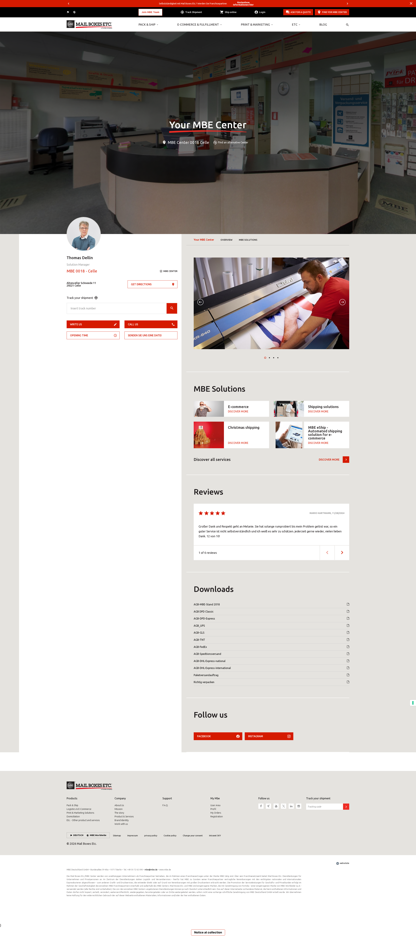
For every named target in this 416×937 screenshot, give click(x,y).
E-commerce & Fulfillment (198, 24)
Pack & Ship (146, 24)
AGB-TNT (199, 639)
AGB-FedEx (200, 646)
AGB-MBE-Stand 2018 (207, 604)
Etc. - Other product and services (83, 820)
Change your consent (193, 835)
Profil (213, 809)
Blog (323, 24)
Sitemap (117, 835)
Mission (119, 809)
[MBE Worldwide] (74, 12)
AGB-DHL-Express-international (212, 668)
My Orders (215, 812)
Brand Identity (122, 820)
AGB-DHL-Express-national (209, 661)
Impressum (132, 835)
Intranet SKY (215, 835)
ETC (294, 24)
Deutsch (78, 835)
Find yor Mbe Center (334, 12)
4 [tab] (277, 357)
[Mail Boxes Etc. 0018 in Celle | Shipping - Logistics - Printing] (100, 24)
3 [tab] (273, 357)
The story (119, 812)
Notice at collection (208, 932)
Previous (69, 4)
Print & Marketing (255, 24)
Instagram (255, 736)
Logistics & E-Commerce (79, 809)
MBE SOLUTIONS (248, 240)
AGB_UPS (199, 625)
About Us (119, 805)
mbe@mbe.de (151, 870)
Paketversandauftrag (206, 675)
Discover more (329, 459)
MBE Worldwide (98, 835)
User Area (215, 805)
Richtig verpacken (204, 682)
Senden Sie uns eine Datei (145, 335)
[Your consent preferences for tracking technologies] (413, 703)
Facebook (204, 736)
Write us (76, 324)
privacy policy (150, 835)
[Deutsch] (68, 12)
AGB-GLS (199, 632)
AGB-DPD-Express (204, 618)
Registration (216, 816)
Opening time (79, 335)
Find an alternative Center (233, 142)
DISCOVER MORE (238, 411)
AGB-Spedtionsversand (207, 653)
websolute (344, 863)
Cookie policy (170, 835)
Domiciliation (73, 816)
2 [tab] (269, 357)
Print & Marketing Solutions (80, 812)
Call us (133, 324)
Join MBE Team (150, 12)
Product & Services (124, 816)
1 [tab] (265, 357)
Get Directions (141, 284)
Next (347, 4)
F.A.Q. (165, 805)
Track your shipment (80, 297)
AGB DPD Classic (204, 611)
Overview (226, 240)
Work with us (121, 824)
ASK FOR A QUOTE (301, 12)
